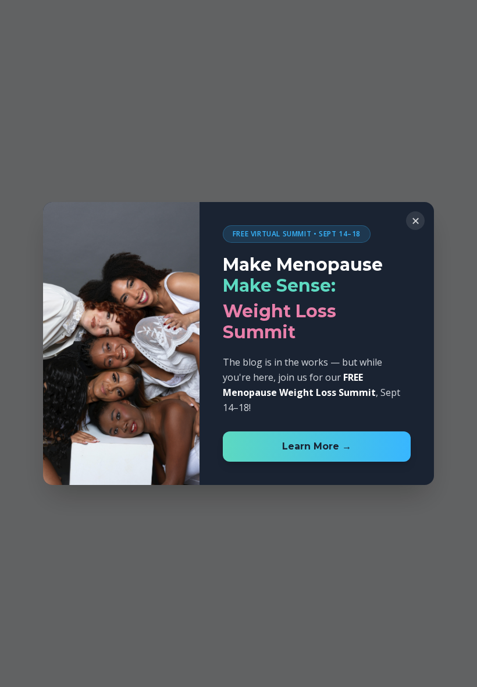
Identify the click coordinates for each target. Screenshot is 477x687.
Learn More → (316, 446)
